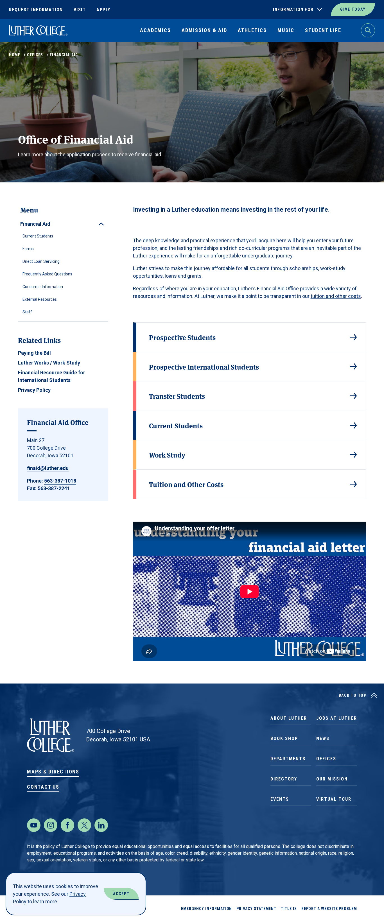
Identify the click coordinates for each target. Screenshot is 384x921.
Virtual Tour (333, 799)
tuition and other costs (336, 296)
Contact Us (43, 787)
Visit (80, 9)
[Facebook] (67, 825)
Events (279, 799)
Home (14, 55)
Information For (293, 9)
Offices (35, 55)
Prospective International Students (204, 367)
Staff (27, 312)
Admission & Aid (204, 30)
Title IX (289, 908)
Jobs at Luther (336, 718)
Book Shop (284, 738)
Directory (283, 779)
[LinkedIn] (101, 825)
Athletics (252, 30)
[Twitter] (84, 825)
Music (285, 30)
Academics (155, 30)
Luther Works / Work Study (49, 363)
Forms (28, 248)
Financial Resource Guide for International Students (51, 376)
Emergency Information (206, 908)
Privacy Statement (256, 908)
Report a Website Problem (329, 908)
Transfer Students (177, 396)
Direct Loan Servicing (41, 261)
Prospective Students (182, 337)
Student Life (323, 30)
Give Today (353, 9)
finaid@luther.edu (48, 468)
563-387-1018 (60, 481)
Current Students (37, 236)
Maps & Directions (53, 772)
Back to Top (353, 695)
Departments (288, 758)
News (322, 738)
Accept (121, 893)
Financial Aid (35, 224)
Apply (103, 9)
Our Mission (332, 779)
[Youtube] (33, 825)
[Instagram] (50, 825)
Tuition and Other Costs (186, 484)
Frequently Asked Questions (47, 274)
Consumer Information (42, 286)
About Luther (288, 718)
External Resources (39, 299)
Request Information (36, 9)
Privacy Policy (34, 390)
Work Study (167, 455)
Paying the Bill (34, 353)
